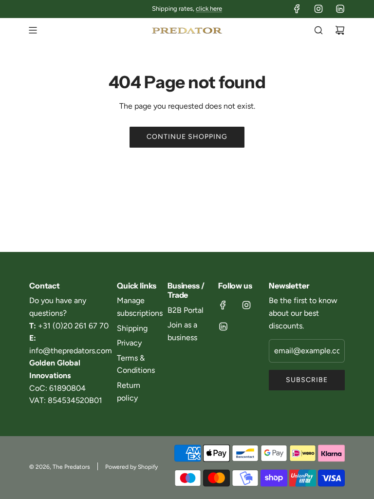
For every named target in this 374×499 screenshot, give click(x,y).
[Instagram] (318, 9)
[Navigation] (32, 30)
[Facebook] (297, 9)
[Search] (318, 30)
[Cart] (340, 30)
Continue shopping (187, 137)
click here (209, 8)
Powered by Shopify (131, 466)
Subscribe (307, 380)
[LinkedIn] (340, 9)
